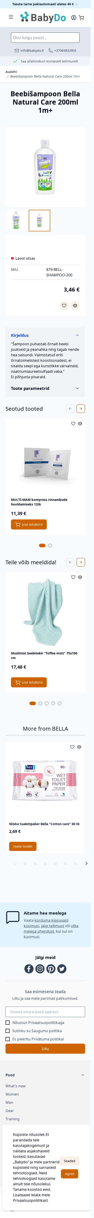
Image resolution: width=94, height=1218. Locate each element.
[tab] (42, 545)
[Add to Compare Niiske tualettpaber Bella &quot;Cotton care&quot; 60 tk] (79, 747)
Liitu (45, 1048)
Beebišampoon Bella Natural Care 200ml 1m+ (45, 76)
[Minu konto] (73, 17)
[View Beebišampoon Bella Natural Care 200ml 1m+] (16, 220)
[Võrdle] (75, 305)
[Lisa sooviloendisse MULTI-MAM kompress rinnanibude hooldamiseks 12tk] (73, 423)
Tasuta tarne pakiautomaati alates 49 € (43, 4)
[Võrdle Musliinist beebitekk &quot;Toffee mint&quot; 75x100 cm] (80, 577)
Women (12, 1094)
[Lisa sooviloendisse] (64, 305)
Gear (9, 1110)
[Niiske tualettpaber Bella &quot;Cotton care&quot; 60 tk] (45, 781)
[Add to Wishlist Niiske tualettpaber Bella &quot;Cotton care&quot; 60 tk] (72, 747)
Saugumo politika (46, 1030)
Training (12, 1118)
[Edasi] (86, 863)
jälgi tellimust (52, 925)
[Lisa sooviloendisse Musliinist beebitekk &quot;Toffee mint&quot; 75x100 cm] (73, 577)
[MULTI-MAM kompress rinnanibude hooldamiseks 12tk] (45, 458)
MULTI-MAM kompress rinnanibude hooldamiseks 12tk (39, 501)
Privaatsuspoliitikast (30, 1200)
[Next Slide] (80, 408)
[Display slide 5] (55, 863)
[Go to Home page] (43, 17)
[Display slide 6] (65, 863)
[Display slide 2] (25, 863)
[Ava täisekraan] (45, 167)
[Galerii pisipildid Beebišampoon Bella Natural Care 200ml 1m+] (27, 220)
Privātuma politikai (47, 1039)
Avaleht (11, 72)
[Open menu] (10, 16)
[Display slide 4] (45, 863)
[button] (45, 1075)
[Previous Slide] (70, 408)
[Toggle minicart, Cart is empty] (81, 17)
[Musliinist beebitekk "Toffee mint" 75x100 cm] (45, 612)
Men (9, 1102)
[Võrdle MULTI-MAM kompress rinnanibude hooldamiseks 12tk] (80, 423)
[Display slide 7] (75, 863)
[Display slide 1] (15, 863)
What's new (15, 1085)
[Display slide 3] (35, 863)
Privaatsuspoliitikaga (46, 1022)
